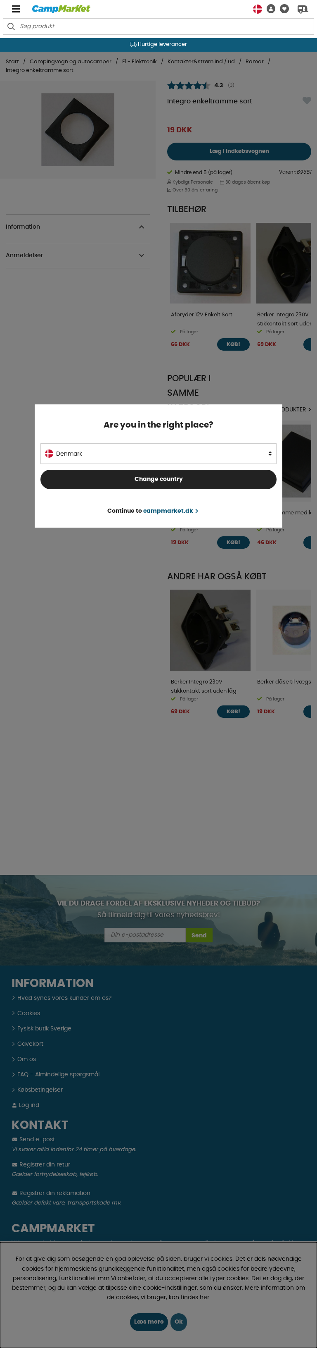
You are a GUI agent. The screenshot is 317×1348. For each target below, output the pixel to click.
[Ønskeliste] (282, 9)
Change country (159, 479)
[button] (268, 9)
